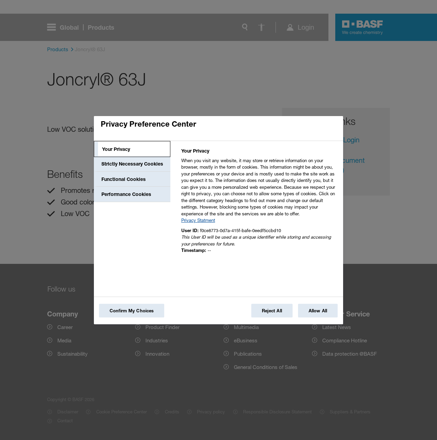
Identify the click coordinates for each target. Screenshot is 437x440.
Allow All (318, 310)
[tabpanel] (259, 202)
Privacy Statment (198, 220)
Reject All (272, 310)
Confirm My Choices (132, 310)
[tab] (132, 149)
